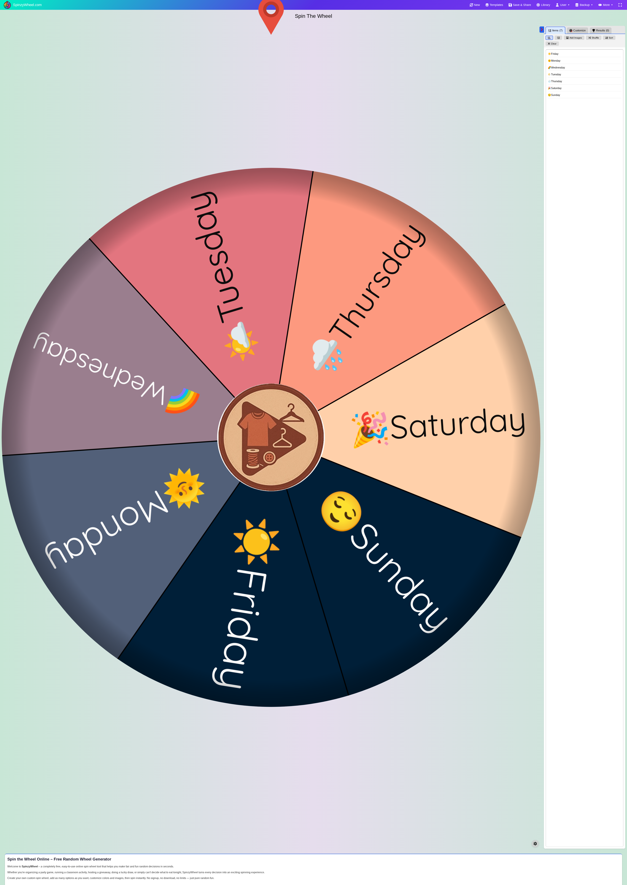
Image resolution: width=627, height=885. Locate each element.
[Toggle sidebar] (541, 29)
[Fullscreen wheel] (620, 5)
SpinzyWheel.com (27, 5)
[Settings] (535, 843)
